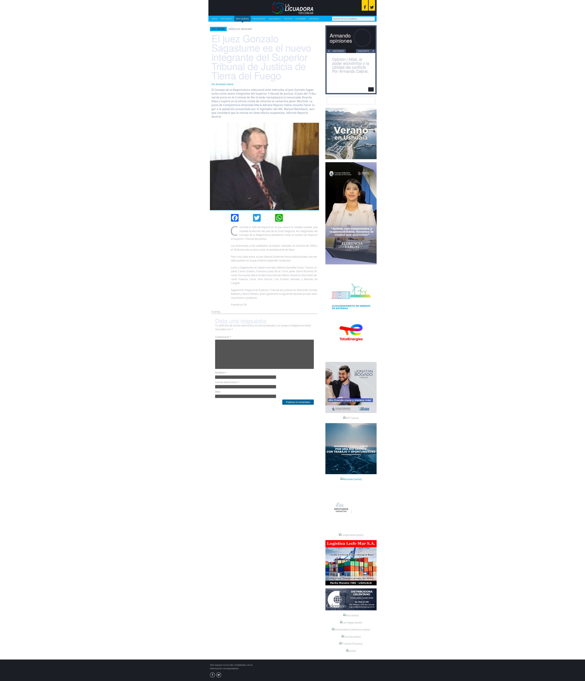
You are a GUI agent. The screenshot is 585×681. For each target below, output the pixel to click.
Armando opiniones (341, 38)
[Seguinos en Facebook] (365, 5)
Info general (242, 18)
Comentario (223, 337)
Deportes (314, 18)
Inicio (214, 18)
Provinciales (259, 18)
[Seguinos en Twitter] (372, 5)
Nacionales (226, 18)
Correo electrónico (227, 382)
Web (217, 391)
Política (288, 18)
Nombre (221, 372)
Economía (301, 18)
